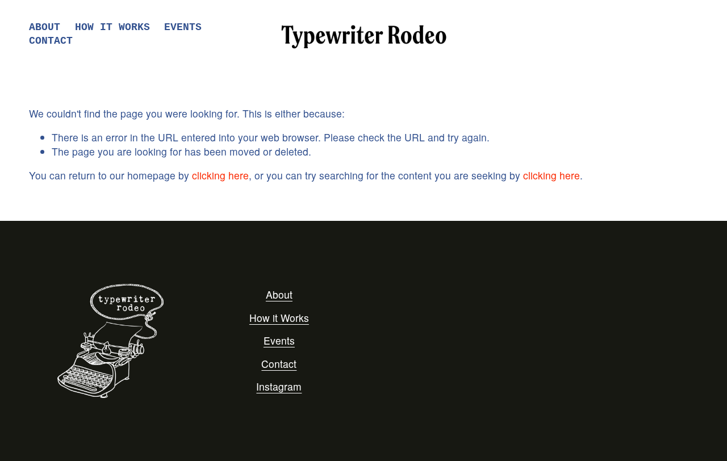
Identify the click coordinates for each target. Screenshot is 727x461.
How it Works (279, 318)
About (44, 27)
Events (183, 27)
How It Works (112, 27)
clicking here (220, 175)
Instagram (279, 386)
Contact (51, 41)
